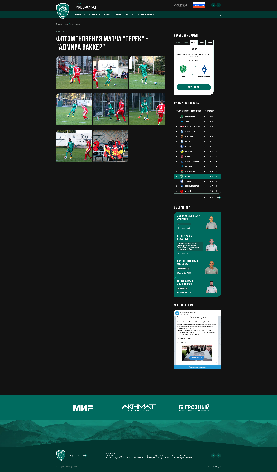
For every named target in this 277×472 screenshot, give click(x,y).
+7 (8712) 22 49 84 (162, 458)
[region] (197, 153)
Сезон (117, 14)
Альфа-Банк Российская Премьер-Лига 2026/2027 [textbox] (195, 111)
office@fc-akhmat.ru (184, 458)
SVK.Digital (217, 467)
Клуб (107, 14)
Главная (59, 24)
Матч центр (193, 87)
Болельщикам (146, 14)
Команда (94, 14)
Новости (80, 14)
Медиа (129, 14)
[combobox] (197, 111)
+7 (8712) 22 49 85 (157, 456)
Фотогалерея (75, 24)
